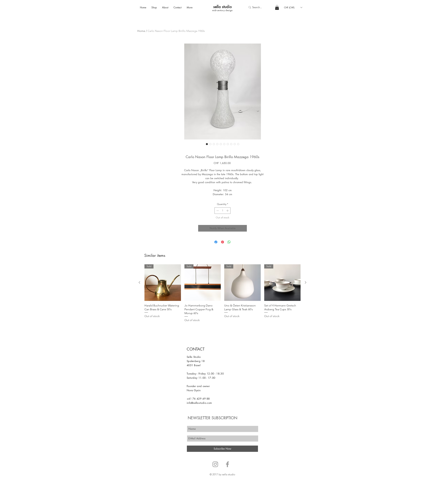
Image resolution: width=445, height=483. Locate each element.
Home (141, 31)
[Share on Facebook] (216, 242)
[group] (222, 293)
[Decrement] (217, 211)
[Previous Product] (139, 282)
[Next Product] (306, 282)
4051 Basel (193, 365)
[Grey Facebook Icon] (227, 464)
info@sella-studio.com (199, 402)
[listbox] (293, 7)
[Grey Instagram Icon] (215, 464)
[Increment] (228, 211)
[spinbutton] (222, 211)
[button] (277, 7)
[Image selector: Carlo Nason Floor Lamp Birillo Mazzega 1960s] (207, 144)
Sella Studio (194, 357)
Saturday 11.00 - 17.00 (201, 377)
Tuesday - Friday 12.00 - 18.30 (205, 373)
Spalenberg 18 (196, 361)
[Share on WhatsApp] (229, 242)
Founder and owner (198, 386)
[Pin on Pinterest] (222, 242)
